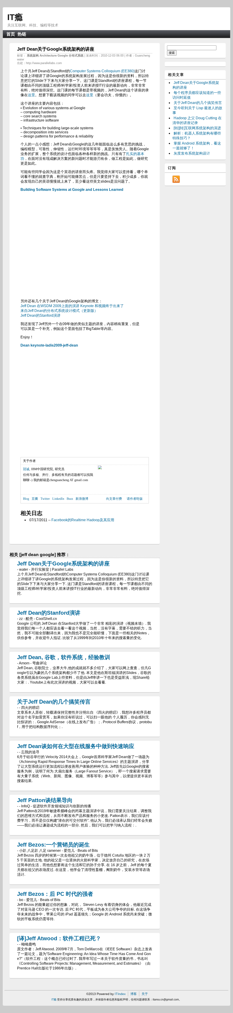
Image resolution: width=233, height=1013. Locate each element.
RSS (176, 179)
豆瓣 (35, 498)
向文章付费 (114, 498)
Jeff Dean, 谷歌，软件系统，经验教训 (63, 657)
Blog (26, 498)
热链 (22, 34)
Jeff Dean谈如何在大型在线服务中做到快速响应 (75, 746)
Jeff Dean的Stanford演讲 (40, 315)
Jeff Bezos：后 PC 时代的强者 (55, 894)
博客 (133, 994)
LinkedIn (58, 498)
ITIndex (120, 994)
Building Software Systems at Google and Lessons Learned (71, 190)
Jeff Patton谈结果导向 (45, 800)
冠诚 (26, 469)
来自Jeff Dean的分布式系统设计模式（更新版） (59, 311)
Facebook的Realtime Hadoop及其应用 (82, 520)
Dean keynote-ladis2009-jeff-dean (49, 345)
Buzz (70, 498)
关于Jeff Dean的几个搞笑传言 (54, 702)
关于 (145, 994)
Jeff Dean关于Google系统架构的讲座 (63, 563)
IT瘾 (15, 17)
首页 (10, 34)
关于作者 (29, 461)
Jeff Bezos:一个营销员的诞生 (53, 845)
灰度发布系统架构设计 (192, 153)
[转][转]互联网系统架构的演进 (197, 128)
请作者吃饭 (135, 498)
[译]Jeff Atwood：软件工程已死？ (59, 938)
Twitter (45, 498)
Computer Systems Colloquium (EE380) (102, 71)
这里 (31, 95)
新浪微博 (82, 498)
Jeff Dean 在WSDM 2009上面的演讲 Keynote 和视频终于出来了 (72, 306)
